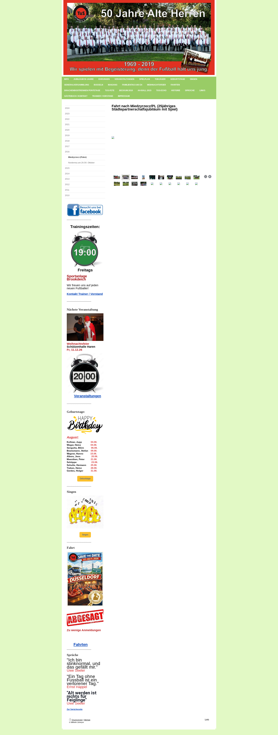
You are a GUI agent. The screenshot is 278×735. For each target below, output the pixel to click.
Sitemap (87, 720)
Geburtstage (85, 478)
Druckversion (77, 720)
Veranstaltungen (87, 396)
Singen (85, 535)
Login (207, 719)
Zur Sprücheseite (75, 709)
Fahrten (81, 644)
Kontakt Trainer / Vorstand (85, 294)
